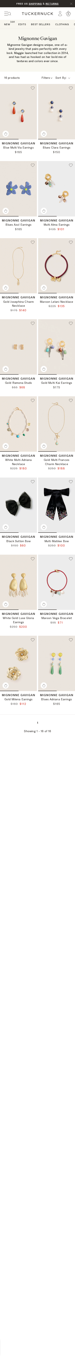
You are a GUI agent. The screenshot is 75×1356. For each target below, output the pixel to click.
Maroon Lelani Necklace (56, 302)
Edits (22, 24)
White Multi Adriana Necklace (18, 462)
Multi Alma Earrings (57, 224)
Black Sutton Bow (18, 541)
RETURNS (52, 3)
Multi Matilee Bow (56, 541)
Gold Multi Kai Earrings (56, 383)
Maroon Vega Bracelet (56, 618)
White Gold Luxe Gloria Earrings (18, 620)
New (7, 24)
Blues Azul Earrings (18, 224)
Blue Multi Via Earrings (18, 147)
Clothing (62, 24)
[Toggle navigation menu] (7, 14)
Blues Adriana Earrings (56, 699)
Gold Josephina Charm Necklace (18, 304)
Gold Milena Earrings (18, 699)
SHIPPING (35, 3)
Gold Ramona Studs (18, 383)
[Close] (71, 4)
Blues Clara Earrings (57, 147)
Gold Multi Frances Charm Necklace (56, 462)
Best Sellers (40, 24)
